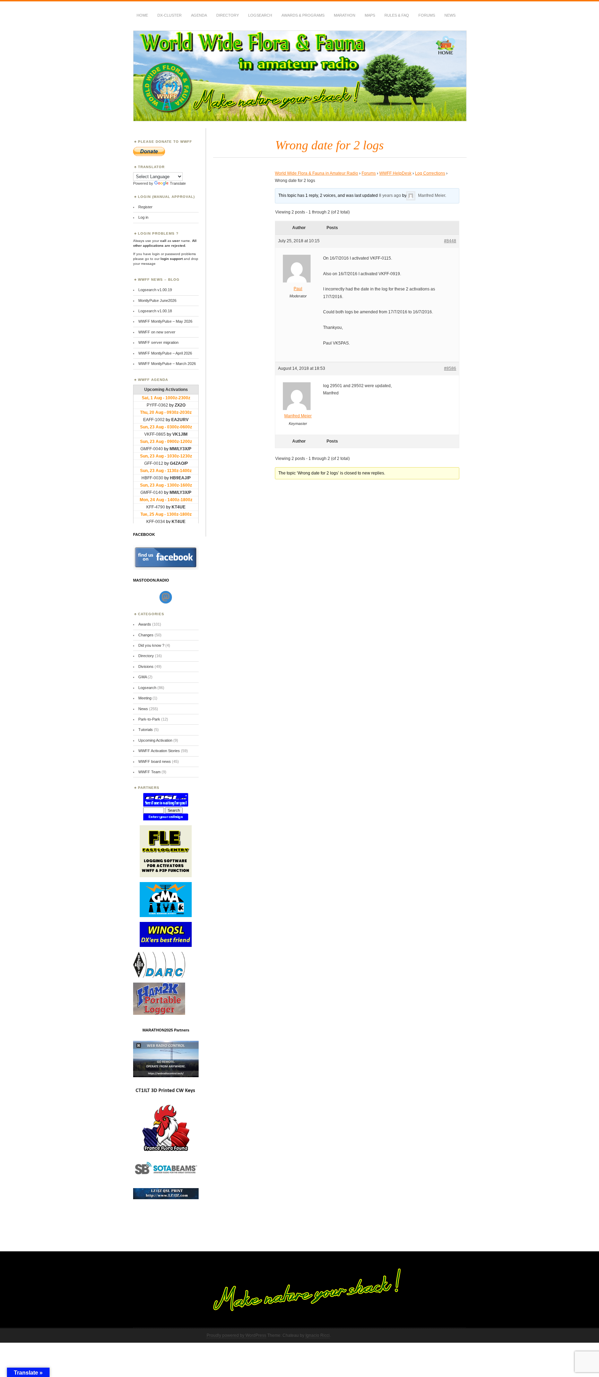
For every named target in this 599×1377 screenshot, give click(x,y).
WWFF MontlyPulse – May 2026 (165, 321)
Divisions (146, 666)
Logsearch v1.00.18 (155, 311)
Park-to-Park (149, 719)
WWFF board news (154, 761)
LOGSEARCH (260, 15)
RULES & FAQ (396, 15)
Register (145, 207)
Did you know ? (151, 645)
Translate (178, 183)
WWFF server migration (158, 342)
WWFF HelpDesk (395, 173)
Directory (227, 15)
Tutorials (145, 729)
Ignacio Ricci (317, 1335)
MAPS (370, 15)
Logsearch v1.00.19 (155, 290)
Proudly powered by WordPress (236, 1335)
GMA (142, 677)
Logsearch (147, 688)
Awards (144, 624)
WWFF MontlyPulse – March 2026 (167, 363)
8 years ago (390, 195)
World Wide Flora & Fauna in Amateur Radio (316, 173)
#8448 (450, 240)
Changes (146, 635)
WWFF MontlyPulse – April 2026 (165, 353)
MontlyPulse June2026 (157, 300)
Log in (143, 217)
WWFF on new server (156, 332)
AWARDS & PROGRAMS (302, 15)
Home (142, 15)
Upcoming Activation (155, 740)
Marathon (344, 15)
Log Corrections (430, 173)
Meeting (144, 698)
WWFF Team (149, 772)
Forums (426, 15)
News (449, 15)
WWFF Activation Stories (159, 751)
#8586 (450, 368)
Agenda (199, 15)
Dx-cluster (169, 15)
